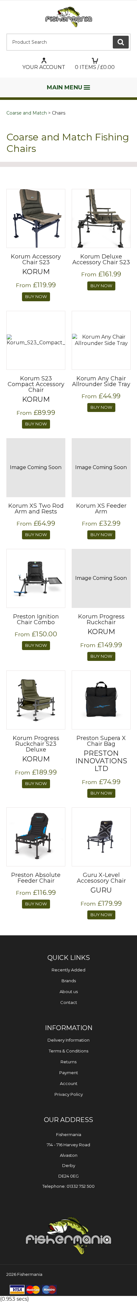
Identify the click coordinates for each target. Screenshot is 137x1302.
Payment (68, 1072)
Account (68, 1083)
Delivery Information (68, 1040)
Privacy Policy (68, 1094)
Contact (68, 1002)
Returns (68, 1061)
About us (69, 991)
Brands (68, 980)
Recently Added (68, 969)
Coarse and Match (26, 113)
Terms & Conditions (68, 1050)
